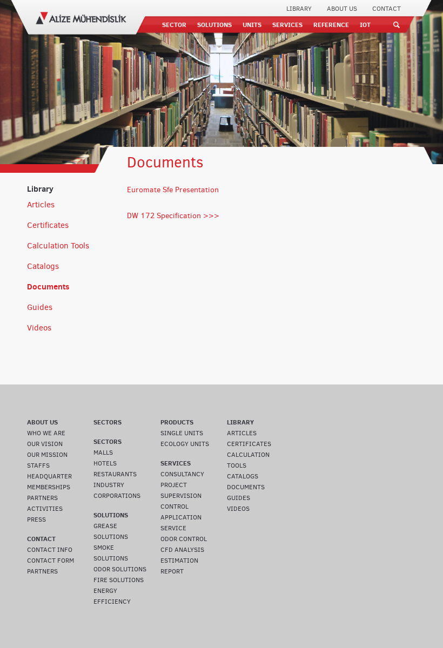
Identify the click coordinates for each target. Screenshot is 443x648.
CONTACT (386, 8)
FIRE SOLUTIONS (118, 580)
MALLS (103, 452)
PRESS (36, 519)
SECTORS (107, 422)
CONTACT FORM (50, 560)
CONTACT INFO (49, 549)
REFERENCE (331, 24)
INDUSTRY (108, 485)
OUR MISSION (47, 454)
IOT (365, 24)
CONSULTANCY (182, 474)
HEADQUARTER (49, 476)
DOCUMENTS (246, 487)
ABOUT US (342, 8)
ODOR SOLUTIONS (119, 569)
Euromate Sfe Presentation (173, 190)
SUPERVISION (181, 495)
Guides (39, 307)
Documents (48, 286)
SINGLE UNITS (181, 433)
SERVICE (173, 528)
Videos (39, 327)
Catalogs (43, 266)
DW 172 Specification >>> (173, 216)
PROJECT (173, 485)
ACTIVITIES (45, 508)
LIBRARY (299, 8)
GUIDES (238, 498)
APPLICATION (181, 517)
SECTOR (174, 24)
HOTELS (105, 463)
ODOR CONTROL (183, 539)
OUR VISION (45, 444)
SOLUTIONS (214, 24)
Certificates (48, 225)
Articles (41, 204)
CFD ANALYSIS (182, 549)
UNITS (252, 24)
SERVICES (287, 24)
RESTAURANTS (115, 474)
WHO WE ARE (46, 433)
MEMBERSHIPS (48, 487)
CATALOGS (242, 476)
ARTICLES (242, 433)
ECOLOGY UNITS (184, 444)
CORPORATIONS (116, 495)
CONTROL (174, 506)
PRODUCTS (176, 422)
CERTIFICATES (249, 444)
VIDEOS (238, 508)
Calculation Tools (58, 245)
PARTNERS (42, 498)
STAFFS (38, 465)
